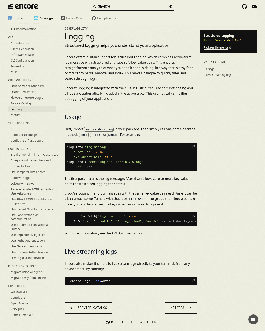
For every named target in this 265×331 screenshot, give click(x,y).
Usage (73, 117)
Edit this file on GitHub (132, 322)
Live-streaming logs (91, 251)
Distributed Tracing (151, 88)
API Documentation (127, 233)
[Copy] (193, 146)
